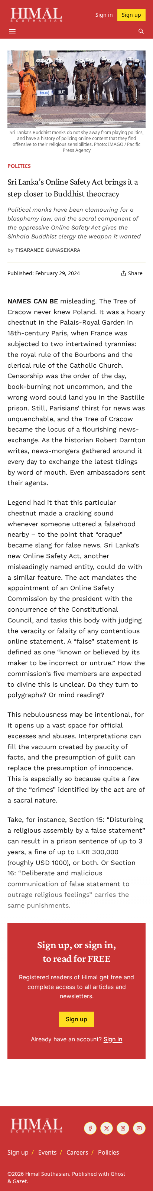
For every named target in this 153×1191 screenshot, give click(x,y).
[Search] (141, 31)
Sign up (76, 1019)
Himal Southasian (47, 1173)
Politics (19, 165)
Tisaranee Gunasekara (47, 250)
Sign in (113, 1039)
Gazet (20, 1181)
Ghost (118, 1173)
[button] (18, 1152)
